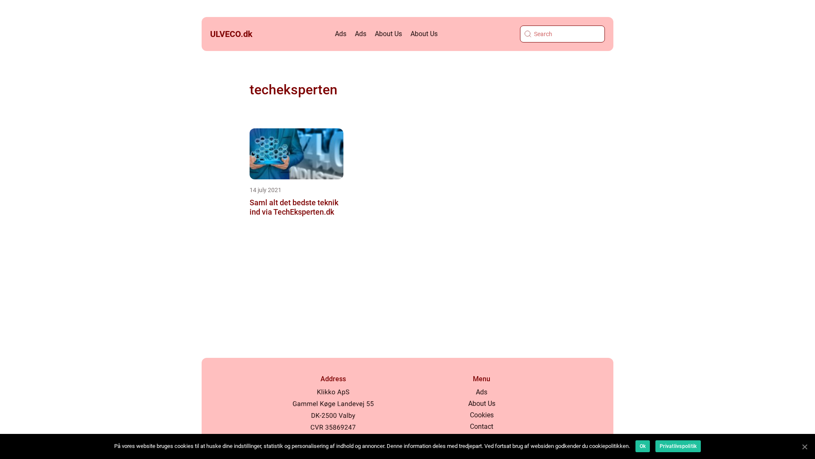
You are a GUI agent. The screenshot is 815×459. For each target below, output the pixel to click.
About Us (388, 34)
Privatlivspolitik (678, 446)
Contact (481, 426)
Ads (340, 34)
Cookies (482, 415)
